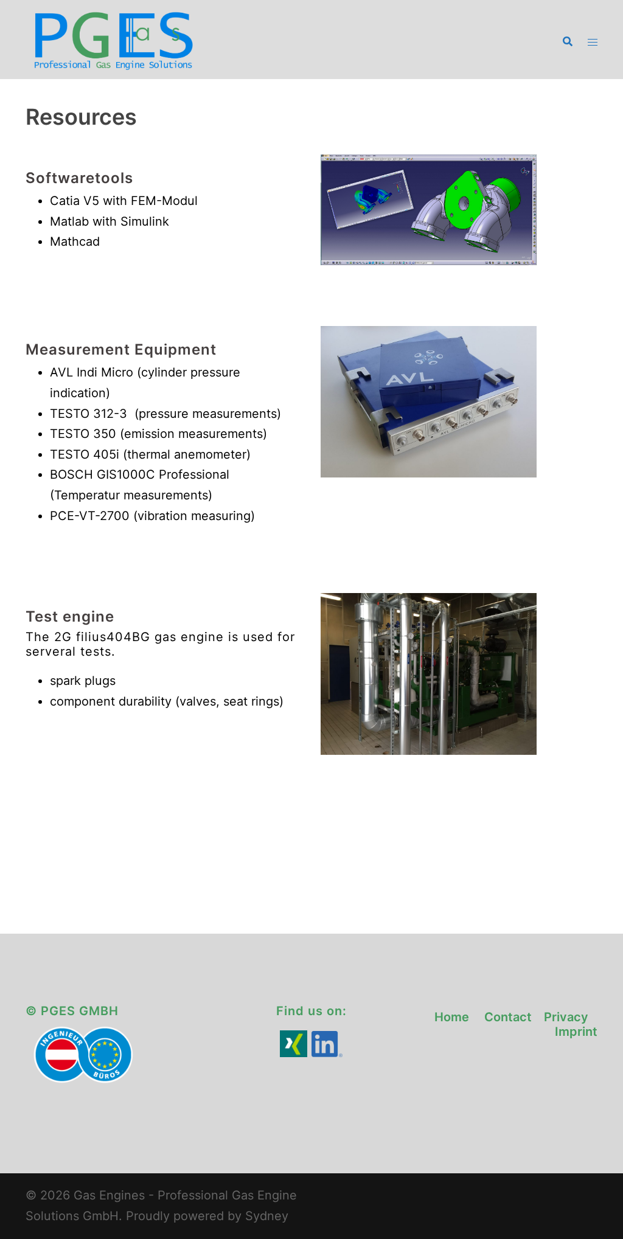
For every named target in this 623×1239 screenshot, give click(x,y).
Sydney (266, 1216)
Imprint (576, 1031)
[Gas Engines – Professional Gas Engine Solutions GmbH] (113, 38)
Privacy (566, 1017)
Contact (508, 1017)
